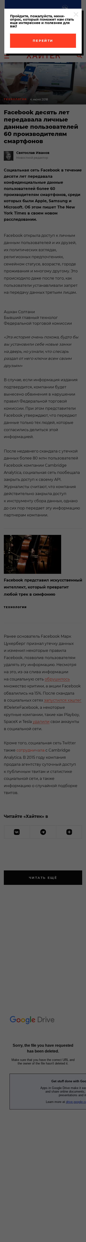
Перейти (43, 41)
